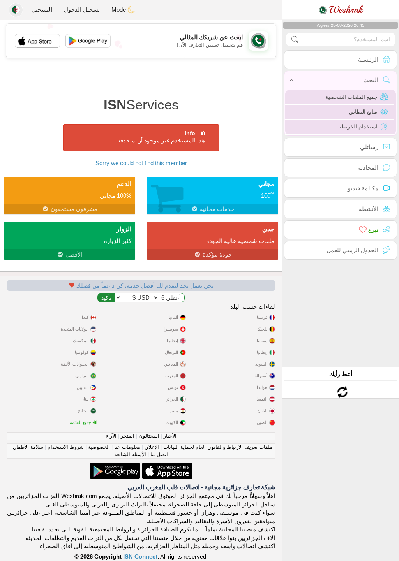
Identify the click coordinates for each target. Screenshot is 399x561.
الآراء (111, 436)
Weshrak (345, 10)
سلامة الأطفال (28, 447)
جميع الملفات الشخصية (351, 97)
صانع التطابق (363, 112)
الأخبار (170, 436)
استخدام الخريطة (358, 126)
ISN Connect (140, 556)
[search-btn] (295, 39)
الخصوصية (99, 447)
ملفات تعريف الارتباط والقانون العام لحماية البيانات (217, 447)
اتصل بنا (159, 454)
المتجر (127, 436)
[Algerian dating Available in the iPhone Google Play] (115, 466)
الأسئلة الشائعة (130, 454)
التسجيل (42, 9)
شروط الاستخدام (66, 447)
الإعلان (152, 447)
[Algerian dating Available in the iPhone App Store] (166, 466)
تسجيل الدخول (82, 9)
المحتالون (149, 436)
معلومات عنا (127, 447)
